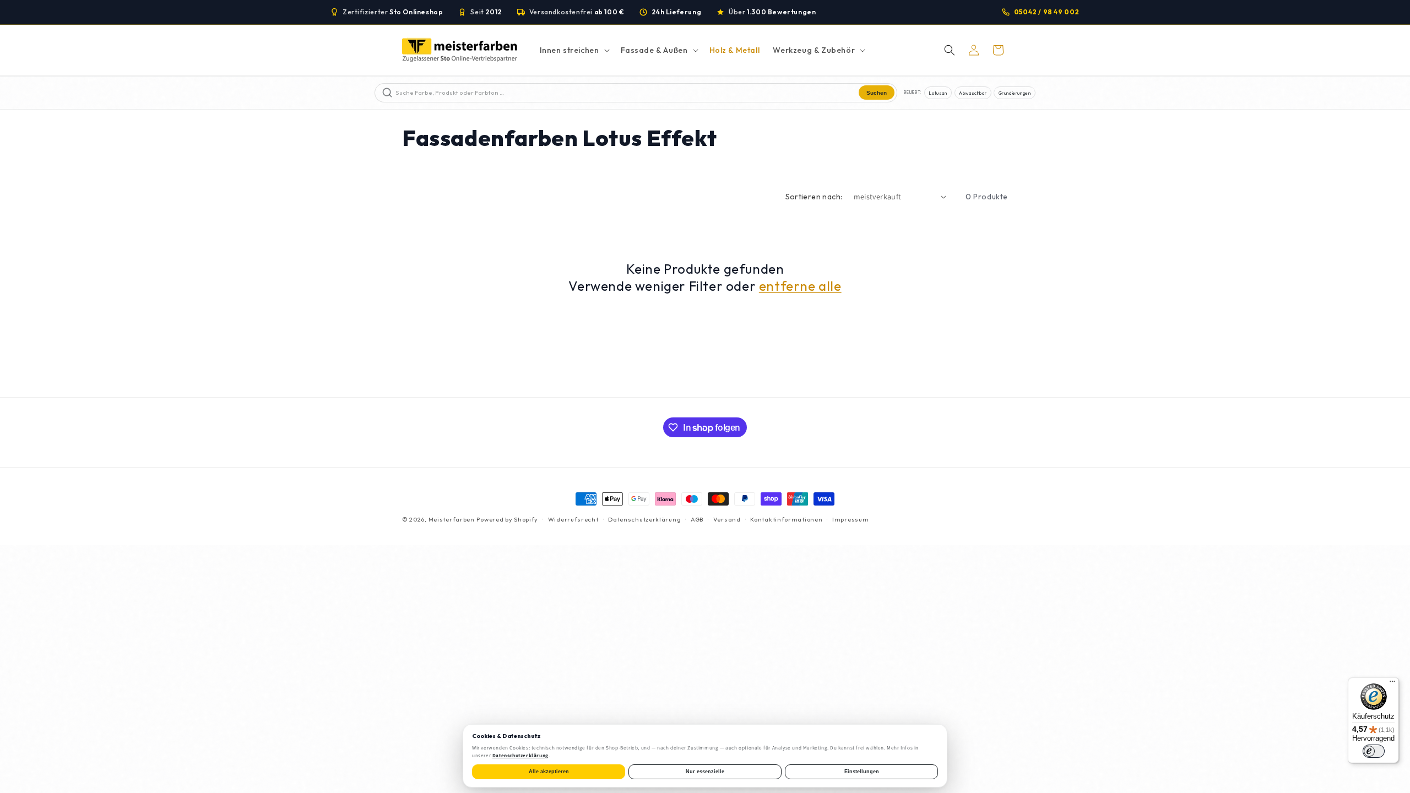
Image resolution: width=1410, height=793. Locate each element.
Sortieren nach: (814, 197)
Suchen (876, 93)
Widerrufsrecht (573, 519)
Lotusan (938, 93)
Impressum (850, 519)
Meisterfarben (452, 519)
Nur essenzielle (705, 771)
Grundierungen (1015, 93)
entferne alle (800, 286)
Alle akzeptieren (549, 771)
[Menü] (1392, 684)
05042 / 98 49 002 (1047, 12)
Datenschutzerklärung (644, 519)
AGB (697, 519)
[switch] (1374, 751)
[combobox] (625, 93)
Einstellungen (861, 771)
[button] (573, 50)
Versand (727, 519)
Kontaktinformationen (786, 519)
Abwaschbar (972, 93)
